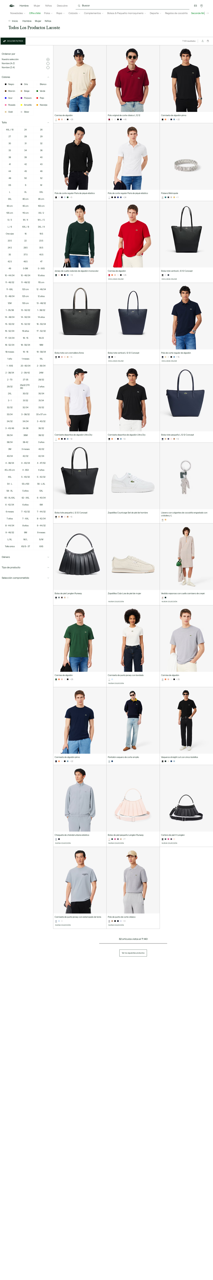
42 (25, 164)
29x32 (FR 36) (25, 386)
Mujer (37, 6)
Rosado (11, 105)
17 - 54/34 (9, 338)
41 (10, 164)
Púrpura (27, 98)
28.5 (26, 248)
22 (25, 241)
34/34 (26, 421)
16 (26, 234)
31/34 (41, 401)
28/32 (41, 380)
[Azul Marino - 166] (120, 119)
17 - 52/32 (41, 331)
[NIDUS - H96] (171, 439)
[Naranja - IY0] (59, 119)
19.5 (41, 234)
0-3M (25, 269)
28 (25, 137)
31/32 (25, 401)
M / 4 (25, 220)
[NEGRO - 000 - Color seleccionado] (162, 275)
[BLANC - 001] (165, 275)
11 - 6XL (9, 289)
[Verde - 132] (67, 197)
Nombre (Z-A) (8, 67)
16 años (25, 331)
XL (25, 192)
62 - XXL (25, 498)
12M (10, 303)
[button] (201, 5)
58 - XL (10, 491)
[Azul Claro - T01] (64, 197)
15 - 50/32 (9, 324)
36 (41, 150)
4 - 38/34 (9, 463)
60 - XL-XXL (9, 498)
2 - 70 (9, 380)
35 (10, 255)
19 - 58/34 (41, 352)
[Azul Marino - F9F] (117, 197)
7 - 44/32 (41, 512)
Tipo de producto (11, 567)
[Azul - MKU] (174, 761)
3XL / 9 (41, 227)
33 (10, 150)
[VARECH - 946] (59, 597)
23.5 (41, 241)
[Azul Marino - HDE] (59, 839)
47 (41, 262)
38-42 (25, 442)
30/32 (25, 394)
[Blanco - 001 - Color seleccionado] (109, 197)
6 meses (10, 512)
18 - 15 (25, 338)
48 (10, 178)
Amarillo (28, 105)
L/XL (9, 539)
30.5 (41, 248)
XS (9, 185)
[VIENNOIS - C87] (165, 439)
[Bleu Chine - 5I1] (120, 197)
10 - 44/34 (9, 275)
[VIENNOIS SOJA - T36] (67, 357)
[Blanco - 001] (64, 119)
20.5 (10, 241)
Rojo (42, 98)
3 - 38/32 (25, 414)
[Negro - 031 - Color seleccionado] (162, 119)
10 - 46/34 (25, 275)
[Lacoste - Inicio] (12, 6)
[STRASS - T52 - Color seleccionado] (162, 519)
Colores (6, 77)
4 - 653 (25, 470)
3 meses (26, 449)
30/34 (41, 394)
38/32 (41, 435)
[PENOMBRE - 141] (168, 275)
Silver (26, 112)
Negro (11, 84)
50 (25, 178)
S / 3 (10, 220)
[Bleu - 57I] (174, 119)
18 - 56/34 (25, 345)
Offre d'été (35, 13)
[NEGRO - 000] (112, 357)
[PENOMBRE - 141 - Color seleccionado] (109, 357)
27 (10, 137)
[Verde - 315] (165, 197)
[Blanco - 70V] (168, 761)
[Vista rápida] (103, 108)
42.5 (10, 262)
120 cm (25, 289)
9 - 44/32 (41, 526)
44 (9, 171)
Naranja (43, 105)
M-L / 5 (41, 220)
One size (10, 234)
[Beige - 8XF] (165, 357)
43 (41, 164)
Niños (48, 6)
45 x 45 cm (9, 470)
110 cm (25, 213)
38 (10, 157)
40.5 (41, 255)
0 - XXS (41, 269)
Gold (10, 112)
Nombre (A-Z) (8, 63)
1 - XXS (10, 366)
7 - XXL (25, 519)
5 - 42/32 (41, 477)
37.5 (26, 255)
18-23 (41, 338)
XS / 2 (41, 213)
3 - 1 (9, 401)
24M (41, 373)
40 (41, 157)
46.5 (25, 262)
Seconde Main (199, 13)
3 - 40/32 (41, 421)
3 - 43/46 (9, 428)
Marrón (11, 91)
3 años (41, 442)
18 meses (9, 352)
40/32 (41, 449)
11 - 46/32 (9, 282)
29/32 (10, 387)
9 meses (41, 533)
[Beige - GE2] (112, 921)
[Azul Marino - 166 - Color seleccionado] (162, 357)
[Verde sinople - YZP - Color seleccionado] (56, 275)
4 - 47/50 (41, 463)
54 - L (9, 484)
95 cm (26, 206)
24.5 (10, 248)
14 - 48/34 (9, 317)
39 (25, 157)
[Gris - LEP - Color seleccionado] (56, 839)
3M (9, 449)
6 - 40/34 (41, 498)
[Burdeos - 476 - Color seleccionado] (109, 119)
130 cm (25, 303)
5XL (41, 491)
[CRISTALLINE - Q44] (67, 597)
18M (41, 345)
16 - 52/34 (9, 331)
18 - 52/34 (9, 345)
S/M (41, 539)
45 (25, 171)
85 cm (41, 199)
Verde (42, 91)
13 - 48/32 (41, 303)
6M (41, 505)
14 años (41, 317)
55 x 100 (25, 484)
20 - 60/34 (25, 366)
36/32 (41, 428)
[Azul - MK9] (112, 761)
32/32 (10, 407)
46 (41, 171)
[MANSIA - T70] (174, 839)
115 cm (41, 282)
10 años (41, 275)
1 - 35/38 (10, 310)
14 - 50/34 (25, 317)
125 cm (25, 296)
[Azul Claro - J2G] (120, 921)
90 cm (10, 206)
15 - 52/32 (25, 324)
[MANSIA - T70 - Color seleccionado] (109, 839)
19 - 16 (25, 352)
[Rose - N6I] (61, 119)
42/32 (25, 456)
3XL (10, 199)
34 (25, 150)
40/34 (10, 456)
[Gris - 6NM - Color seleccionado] (162, 761)
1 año (9, 359)
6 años (25, 505)
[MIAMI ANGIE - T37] (64, 357)
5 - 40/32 (25, 477)
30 (10, 143)
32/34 (25, 407)
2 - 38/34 (10, 373)
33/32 (41, 407)
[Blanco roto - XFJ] (112, 119)
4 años (41, 470)
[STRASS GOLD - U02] (165, 519)
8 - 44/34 (9, 526)
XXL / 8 (25, 227)
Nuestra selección (10, 59)
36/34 (10, 435)
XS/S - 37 (25, 546)
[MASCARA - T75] (174, 439)
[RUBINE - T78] (115, 839)
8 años (25, 526)
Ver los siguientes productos (133, 953)
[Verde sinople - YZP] (165, 597)
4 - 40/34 (25, 463)
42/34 (41, 456)
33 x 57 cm (41, 414)
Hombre (24, 6)
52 (41, 178)
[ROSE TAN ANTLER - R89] (61, 357)
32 (41, 143)
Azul (10, 98)
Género (6, 557)
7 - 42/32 (25, 512)
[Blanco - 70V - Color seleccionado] (109, 679)
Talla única (10, 546)
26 (41, 130)
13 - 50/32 (25, 310)
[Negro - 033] (168, 197)
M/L (25, 539)
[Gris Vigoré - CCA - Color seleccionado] (162, 679)
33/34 (10, 414)
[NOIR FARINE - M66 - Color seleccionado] (56, 357)
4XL (10, 477)
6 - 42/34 (9, 505)
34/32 (10, 421)
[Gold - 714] (174, 197)
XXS (41, 546)
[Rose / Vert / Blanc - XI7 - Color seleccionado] (162, 597)
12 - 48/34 (9, 296)
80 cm (26, 199)
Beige (26, 91)
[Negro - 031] (67, 119)
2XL (10, 394)
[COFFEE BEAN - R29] (61, 597)
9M (25, 533)
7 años (10, 519)
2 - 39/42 (25, 373)
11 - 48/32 (25, 282)
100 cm (41, 206)
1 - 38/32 (41, 310)
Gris (26, 84)
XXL (41, 192)
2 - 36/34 (41, 366)
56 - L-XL (41, 484)
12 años (41, 296)
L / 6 (10, 227)
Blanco (43, 84)
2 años (41, 387)
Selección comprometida (15, 578)
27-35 (25, 380)
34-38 (25, 428)
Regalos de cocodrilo (176, 13)
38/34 (10, 442)
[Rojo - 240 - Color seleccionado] (109, 275)
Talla (4, 122)
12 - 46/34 (41, 289)
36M (25, 435)
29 (41, 137)
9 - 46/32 (10, 533)
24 (25, 130)
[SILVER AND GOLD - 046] (171, 197)
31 (26, 143)
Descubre (62, 6)
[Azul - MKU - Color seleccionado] (109, 761)
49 (10, 269)
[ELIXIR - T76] (168, 439)
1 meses (25, 359)
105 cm (9, 213)
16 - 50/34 (41, 324)
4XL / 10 (9, 130)
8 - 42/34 (41, 519)
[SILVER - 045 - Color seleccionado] (162, 197)
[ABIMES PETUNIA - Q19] (59, 357)
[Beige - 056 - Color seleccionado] (56, 119)
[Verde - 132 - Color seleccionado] (56, 679)
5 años (25, 491)
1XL (41, 359)
